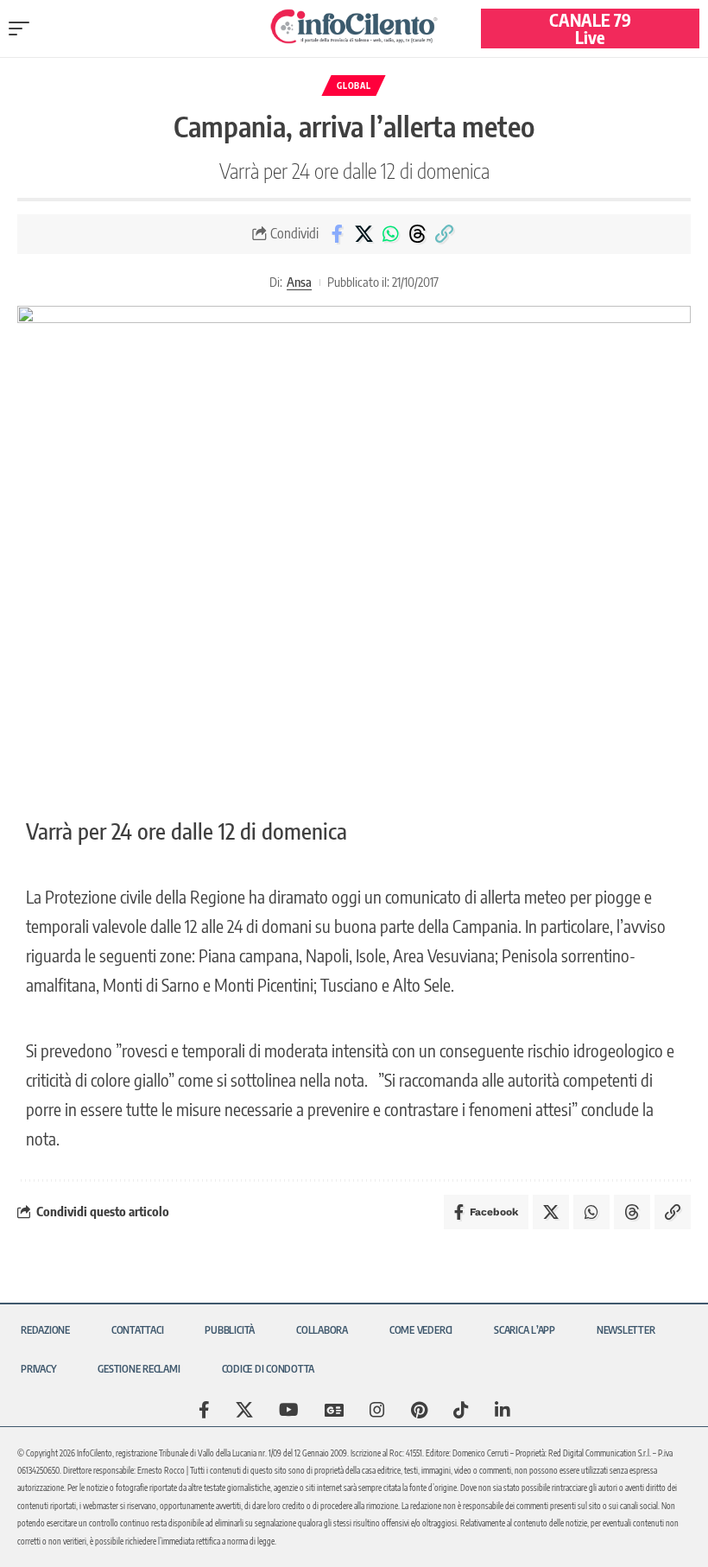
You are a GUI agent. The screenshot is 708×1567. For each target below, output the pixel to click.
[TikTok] (461, 1409)
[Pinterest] (419, 1409)
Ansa (299, 281)
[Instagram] (377, 1409)
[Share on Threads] (417, 234)
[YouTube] (289, 1409)
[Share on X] (363, 234)
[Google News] (334, 1409)
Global (353, 85)
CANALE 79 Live (590, 28)
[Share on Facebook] (337, 234)
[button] (23, 28)
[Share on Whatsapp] (390, 234)
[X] (244, 1409)
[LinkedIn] (502, 1409)
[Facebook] (204, 1409)
